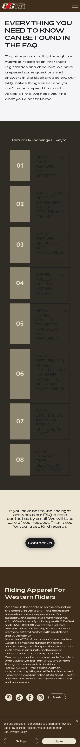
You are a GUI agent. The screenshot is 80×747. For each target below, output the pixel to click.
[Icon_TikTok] (19, 697)
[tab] (32, 140)
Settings (21, 741)
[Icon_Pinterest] (8, 697)
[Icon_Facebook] (30, 697)
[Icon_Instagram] (40, 697)
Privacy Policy (18, 732)
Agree (59, 741)
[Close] (74, 723)
